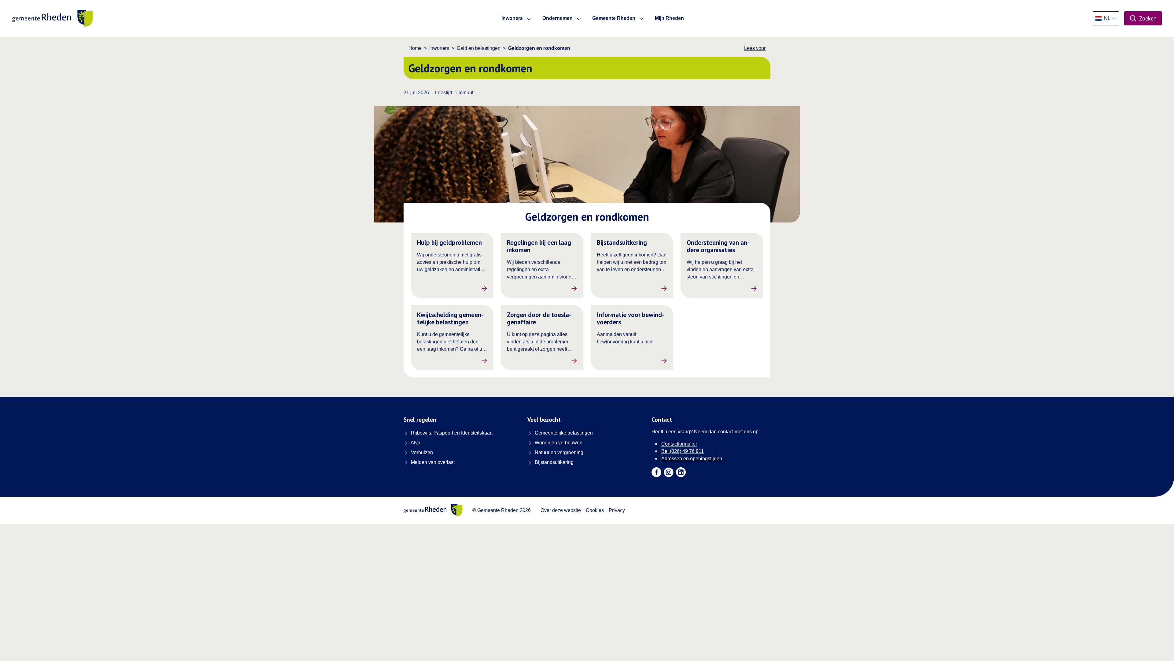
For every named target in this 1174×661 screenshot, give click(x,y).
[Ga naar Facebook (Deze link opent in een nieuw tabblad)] (656, 472)
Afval (416, 442)
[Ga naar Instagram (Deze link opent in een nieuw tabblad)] (669, 472)
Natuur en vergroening (558, 452)
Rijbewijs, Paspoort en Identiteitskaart (451, 432)
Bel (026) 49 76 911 (682, 451)
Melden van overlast (432, 462)
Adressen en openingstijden (691, 458)
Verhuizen (421, 452)
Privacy (617, 510)
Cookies (595, 510)
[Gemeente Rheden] (52, 18)
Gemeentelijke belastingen (563, 432)
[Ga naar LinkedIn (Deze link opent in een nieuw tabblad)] (681, 472)
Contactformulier (679, 443)
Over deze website (561, 510)
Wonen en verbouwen (557, 442)
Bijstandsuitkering (553, 462)
